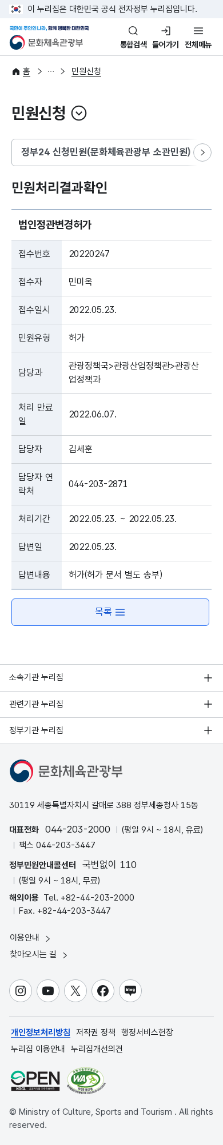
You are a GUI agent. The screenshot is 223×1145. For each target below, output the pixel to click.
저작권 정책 (96, 1032)
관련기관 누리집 (36, 704)
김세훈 (81, 449)
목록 (103, 611)
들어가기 (165, 44)
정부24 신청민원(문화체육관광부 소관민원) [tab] (105, 152)
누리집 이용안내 (38, 1049)
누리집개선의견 (97, 1049)
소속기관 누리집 (36, 677)
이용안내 (26, 938)
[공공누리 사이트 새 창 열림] (35, 1080)
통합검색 (133, 44)
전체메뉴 (198, 44)
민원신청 (86, 71)
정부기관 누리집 (36, 730)
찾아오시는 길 (34, 954)
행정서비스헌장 (147, 1032)
